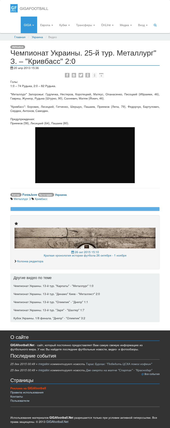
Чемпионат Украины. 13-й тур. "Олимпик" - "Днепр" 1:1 (50, 302)
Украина (37, 37)
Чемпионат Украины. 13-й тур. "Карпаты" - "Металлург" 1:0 (53, 286)
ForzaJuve (29, 194)
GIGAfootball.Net (57, 422)
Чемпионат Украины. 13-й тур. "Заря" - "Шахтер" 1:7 (48, 310)
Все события (152, 374)
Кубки (63, 25)
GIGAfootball (34, 8)
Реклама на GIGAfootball (28, 388)
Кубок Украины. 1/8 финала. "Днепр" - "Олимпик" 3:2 (49, 318)
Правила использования (27, 392)
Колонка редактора (30, 261)
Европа (45, 25)
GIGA (28, 25)
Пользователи (19, 400)
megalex (44, 364)
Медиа (125, 25)
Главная (20, 37)
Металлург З (22, 199)
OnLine (106, 25)
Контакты (16, 396)
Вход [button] (142, 25)
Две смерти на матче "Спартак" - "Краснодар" (119, 370)
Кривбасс (40, 199)
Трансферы (84, 25)
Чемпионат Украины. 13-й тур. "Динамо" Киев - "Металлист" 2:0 (56, 294)
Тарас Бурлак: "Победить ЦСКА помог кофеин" (119, 364)
